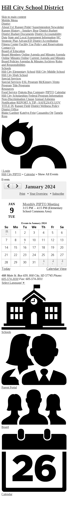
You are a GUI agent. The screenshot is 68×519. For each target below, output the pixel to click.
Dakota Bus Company (31, 92)
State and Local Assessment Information (32, 37)
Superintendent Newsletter (48, 27)
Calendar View (56, 269)
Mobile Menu (10, 20)
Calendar (60, 92)
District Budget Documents (18, 34)
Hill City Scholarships (15, 95)
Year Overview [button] (39, 193)
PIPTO (50, 92)
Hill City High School (15, 75)
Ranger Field (22, 106)
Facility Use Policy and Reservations (41, 44)
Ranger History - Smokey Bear (20, 30)
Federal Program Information (46, 95)
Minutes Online (19, 58)
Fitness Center (10, 44)
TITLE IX (8, 106)
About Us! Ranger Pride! (17, 27)
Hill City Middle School (50, 71)
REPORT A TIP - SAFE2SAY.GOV (38, 102)
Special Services (11, 82)
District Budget (48, 30)
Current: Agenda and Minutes (47, 58)
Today (6, 269)
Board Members (11, 54)
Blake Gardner (10, 112)
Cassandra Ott (44, 112)
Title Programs (21, 85)
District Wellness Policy (45, 106)
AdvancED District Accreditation (38, 40)
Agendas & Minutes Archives (37, 61)
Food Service (9, 92)
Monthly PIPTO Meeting (41, 204)
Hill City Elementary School (18, 71)
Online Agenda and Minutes (38, 54)
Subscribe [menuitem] (58, 193)
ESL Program (30, 82)
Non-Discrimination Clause (18, 99)
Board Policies (10, 61)
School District (33, 7)
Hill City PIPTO (11, 174)
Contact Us (8, 47)
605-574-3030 (10, 279)
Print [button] (22, 193)
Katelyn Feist (28, 112)
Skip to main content (14, 16)
